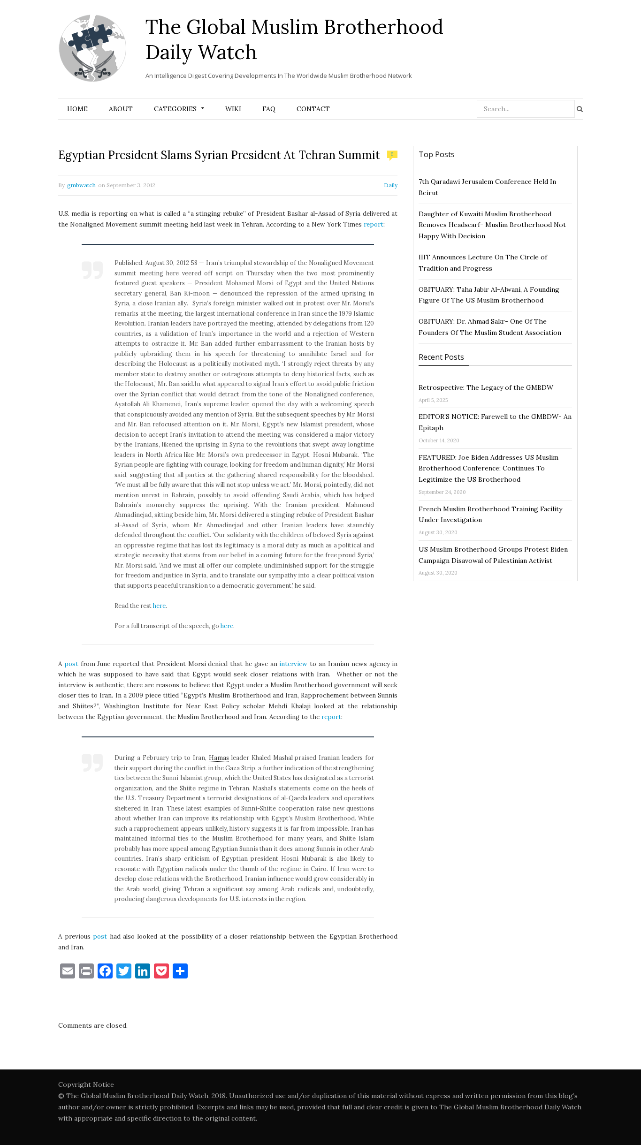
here (159, 605)
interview (293, 664)
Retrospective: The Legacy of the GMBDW (486, 387)
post (71, 664)
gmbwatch (81, 185)
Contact (313, 109)
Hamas (219, 757)
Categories (175, 109)
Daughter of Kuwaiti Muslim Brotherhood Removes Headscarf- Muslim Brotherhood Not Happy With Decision (492, 225)
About (121, 109)
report (373, 224)
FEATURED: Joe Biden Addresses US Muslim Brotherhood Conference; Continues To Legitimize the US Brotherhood (488, 468)
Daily (390, 185)
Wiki (233, 109)
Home (77, 109)
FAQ (268, 109)
